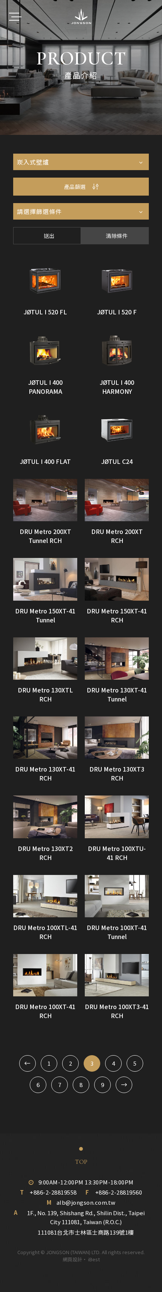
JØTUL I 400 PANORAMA (45, 387)
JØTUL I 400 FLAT (45, 461)
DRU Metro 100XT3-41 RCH (117, 1011)
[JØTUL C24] (117, 430)
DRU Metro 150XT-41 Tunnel (45, 615)
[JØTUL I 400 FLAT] (45, 430)
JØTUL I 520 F (117, 311)
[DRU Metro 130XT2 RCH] (45, 817)
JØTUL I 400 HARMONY (117, 387)
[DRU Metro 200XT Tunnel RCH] (45, 500)
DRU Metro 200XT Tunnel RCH (45, 536)
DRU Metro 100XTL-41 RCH (45, 932)
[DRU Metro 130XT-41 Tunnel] (117, 658)
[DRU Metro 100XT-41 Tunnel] (117, 896)
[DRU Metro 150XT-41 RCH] (117, 579)
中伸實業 (81, 16)
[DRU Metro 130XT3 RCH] (117, 737)
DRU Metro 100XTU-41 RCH (117, 853)
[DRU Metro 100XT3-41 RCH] (117, 975)
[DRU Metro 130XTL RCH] (45, 658)
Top (81, 1162)
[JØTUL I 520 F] (117, 280)
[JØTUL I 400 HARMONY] (117, 350)
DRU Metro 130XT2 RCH (45, 853)
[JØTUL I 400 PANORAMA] (45, 350)
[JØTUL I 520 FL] (45, 280)
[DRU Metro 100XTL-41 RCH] (45, 896)
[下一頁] (124, 1085)
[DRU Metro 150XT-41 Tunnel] (45, 579)
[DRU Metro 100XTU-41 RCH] (117, 817)
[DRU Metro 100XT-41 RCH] (45, 975)
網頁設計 (72, 1259)
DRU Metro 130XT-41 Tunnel (117, 694)
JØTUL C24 (117, 461)
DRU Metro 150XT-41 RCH (117, 615)
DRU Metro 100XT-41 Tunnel (117, 932)
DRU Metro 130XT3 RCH (116, 773)
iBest (94, 1259)
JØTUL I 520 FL (45, 311)
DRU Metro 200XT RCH (117, 536)
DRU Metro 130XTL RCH (45, 694)
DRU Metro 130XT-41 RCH (45, 773)
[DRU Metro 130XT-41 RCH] (45, 737)
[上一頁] (27, 1063)
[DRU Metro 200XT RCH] (117, 500)
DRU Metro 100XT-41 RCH (45, 1011)
